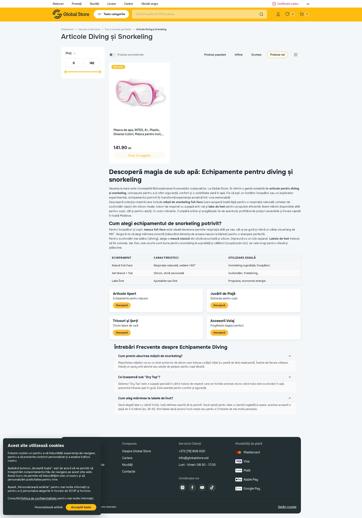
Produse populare (215, 54)
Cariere (128, 3)
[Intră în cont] (278, 14)
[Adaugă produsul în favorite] (163, 69)
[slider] (65, 72)
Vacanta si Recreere (89, 29)
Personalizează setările (49, 507)
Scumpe (256, 54)
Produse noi (277, 54)
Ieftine (239, 54)
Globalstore (67, 29)
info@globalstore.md (194, 458)
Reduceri (58, 3)
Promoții (77, 3)
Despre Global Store (136, 451)
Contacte (128, 472)
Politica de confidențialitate (38, 498)
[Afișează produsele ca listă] (295, 54)
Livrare (111, 3)
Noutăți (94, 3)
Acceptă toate (81, 507)
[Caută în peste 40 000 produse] (261, 14)
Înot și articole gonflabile (118, 29)
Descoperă (122, 305)
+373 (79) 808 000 (192, 451)
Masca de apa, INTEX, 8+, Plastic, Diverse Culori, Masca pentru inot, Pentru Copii (137, 132)
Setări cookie (287, 507)
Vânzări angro (149, 3)
